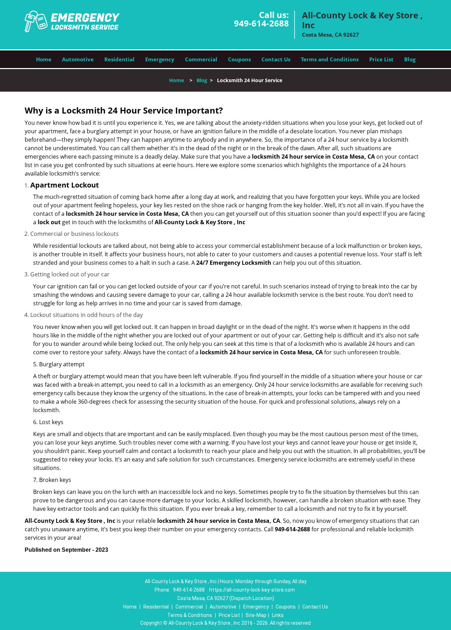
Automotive (78, 59)
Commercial (201, 59)
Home (43, 59)
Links (278, 615)
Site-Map (256, 615)
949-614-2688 (261, 23)
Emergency (159, 59)
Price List (381, 59)
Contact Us (275, 59)
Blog (409, 59)
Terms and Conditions (330, 59)
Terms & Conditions (189, 615)
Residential (119, 59)
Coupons (239, 59)
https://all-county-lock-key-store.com (252, 590)
